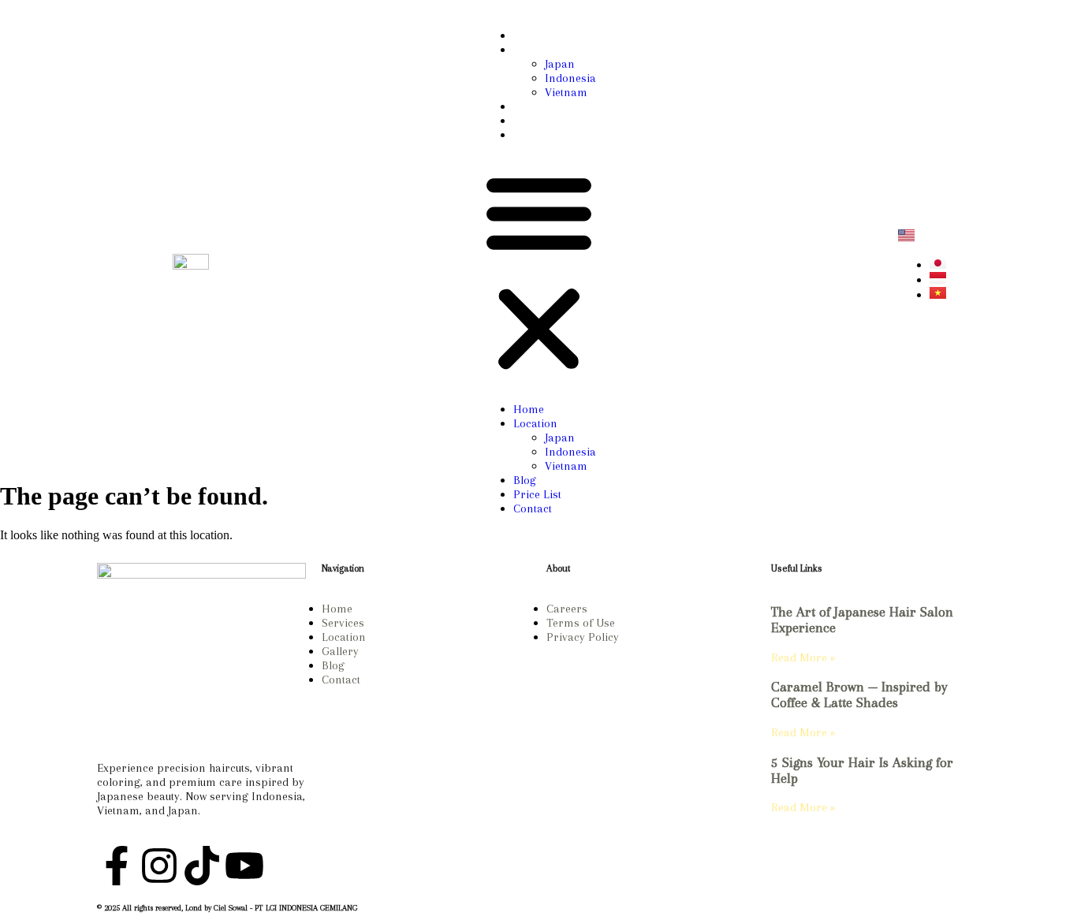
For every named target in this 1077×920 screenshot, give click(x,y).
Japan (560, 64)
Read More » (803, 657)
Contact (532, 135)
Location (535, 50)
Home (528, 35)
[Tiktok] (202, 865)
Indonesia (570, 78)
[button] (539, 272)
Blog (524, 106)
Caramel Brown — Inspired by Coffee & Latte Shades (859, 694)
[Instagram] (843, 249)
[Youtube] (244, 865)
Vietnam (566, 92)
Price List (537, 121)
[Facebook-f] (116, 865)
